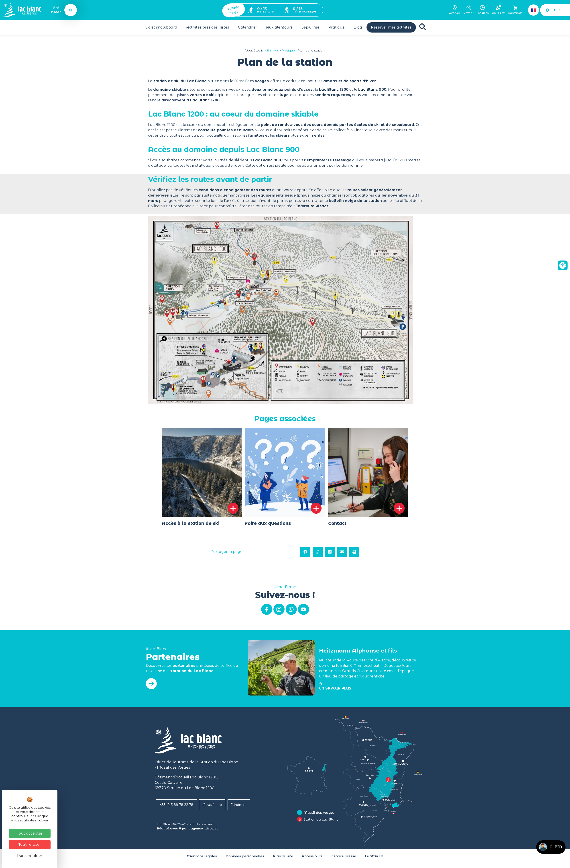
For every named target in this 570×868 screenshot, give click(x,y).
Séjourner (310, 27)
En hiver (273, 50)
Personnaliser (29, 856)
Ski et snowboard (161, 27)
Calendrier (247, 27)
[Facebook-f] (266, 609)
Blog (358, 27)
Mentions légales (202, 856)
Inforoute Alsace (312, 206)
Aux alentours (279, 27)
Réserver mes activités (391, 27)
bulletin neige (233, 9)
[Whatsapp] (291, 609)
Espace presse (344, 856)
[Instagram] (279, 609)
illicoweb (211, 828)
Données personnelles (245, 856)
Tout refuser (29, 844)
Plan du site (283, 856)
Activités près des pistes (207, 27)
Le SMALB (374, 856)
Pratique (336, 27)
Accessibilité (312, 856)
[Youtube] (303, 609)
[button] (305, 552)
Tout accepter (30, 833)
